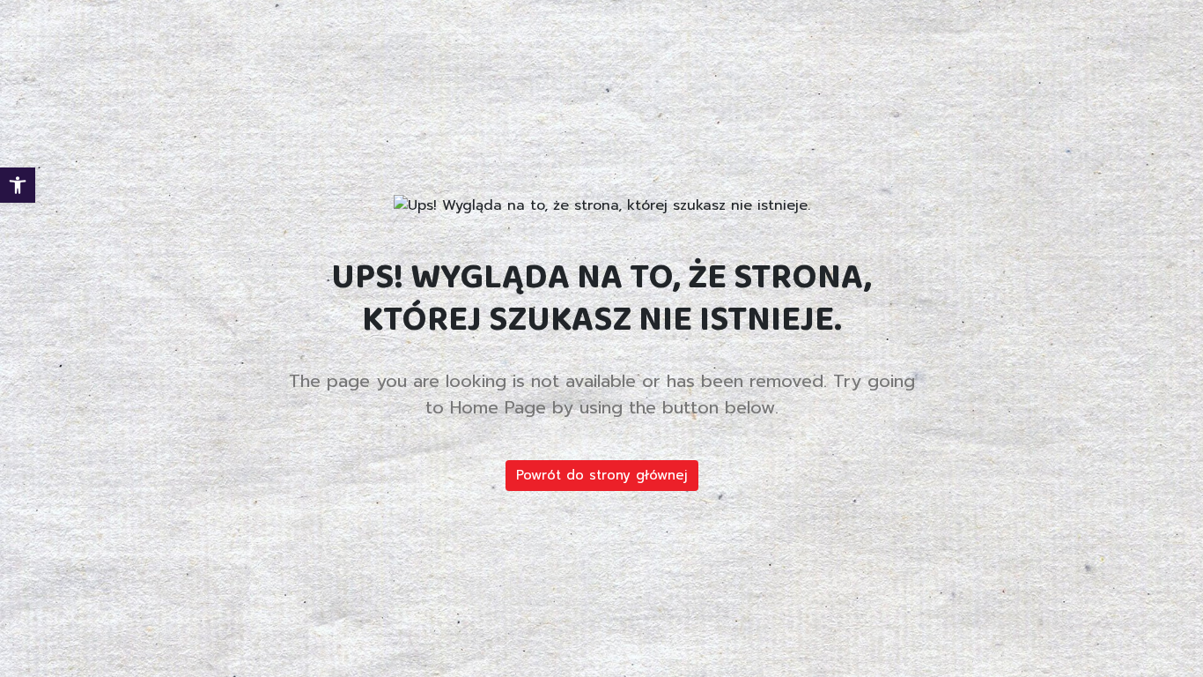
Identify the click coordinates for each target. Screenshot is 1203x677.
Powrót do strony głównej (602, 475)
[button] (17, 185)
